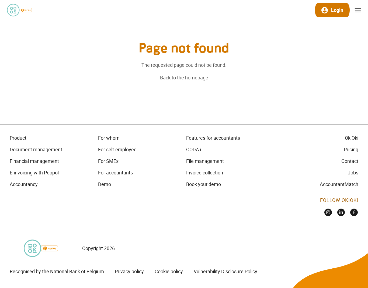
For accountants (115, 172)
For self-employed (117, 149)
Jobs (353, 172)
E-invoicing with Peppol (34, 172)
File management (205, 161)
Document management (36, 149)
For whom (109, 138)
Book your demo (203, 184)
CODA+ (194, 149)
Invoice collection (204, 172)
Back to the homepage (184, 77)
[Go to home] (19, 10)
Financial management (34, 161)
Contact (349, 161)
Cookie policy (169, 271)
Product (18, 138)
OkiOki (351, 138)
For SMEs (108, 161)
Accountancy (24, 184)
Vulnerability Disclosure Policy (225, 271)
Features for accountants (213, 138)
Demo (104, 184)
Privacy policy (129, 271)
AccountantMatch (339, 184)
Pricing (351, 149)
